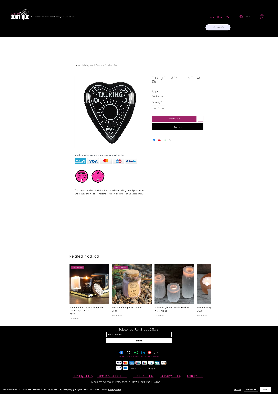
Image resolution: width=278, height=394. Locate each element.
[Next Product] (207, 284)
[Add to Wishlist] (201, 119)
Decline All (251, 389)
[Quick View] (174, 284)
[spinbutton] (158, 108)
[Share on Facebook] (154, 140)
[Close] (274, 389)
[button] (262, 16)
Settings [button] (237, 389)
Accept (265, 389)
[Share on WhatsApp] (165, 140)
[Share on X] (170, 140)
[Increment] (163, 108)
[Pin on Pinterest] (159, 140)
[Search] (207, 18)
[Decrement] (154, 108)
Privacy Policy (114, 389)
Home (77, 65)
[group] (140, 292)
